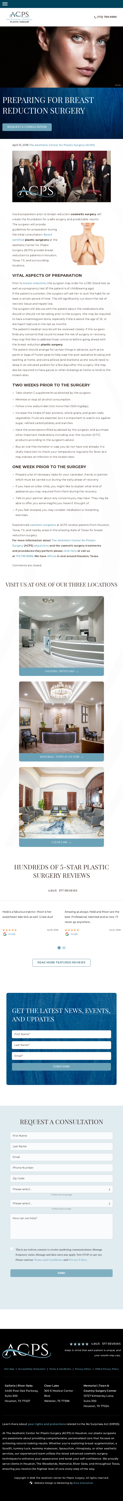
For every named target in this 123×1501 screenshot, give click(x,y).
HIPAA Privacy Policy (107, 1369)
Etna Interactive (83, 1483)
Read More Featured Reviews (61, 962)
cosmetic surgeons (43, 525)
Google (12, 934)
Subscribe (61, 1067)
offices (51, 556)
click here (70, 551)
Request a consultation (27, 127)
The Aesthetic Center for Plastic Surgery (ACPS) (62, 145)
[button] (5, 4)
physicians (41, 546)
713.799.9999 (24, 556)
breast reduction (34, 283)
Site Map (9, 1369)
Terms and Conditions (48, 1260)
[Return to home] (30, 1351)
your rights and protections (47, 1424)
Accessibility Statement (31, 1369)
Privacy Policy (77, 1260)
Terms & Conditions (60, 1369)
